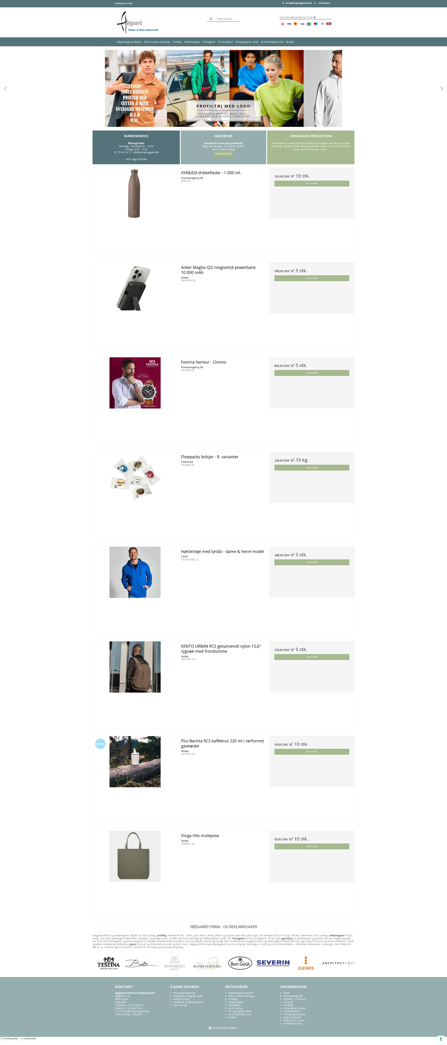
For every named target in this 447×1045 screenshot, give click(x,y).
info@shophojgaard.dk (298, 3)
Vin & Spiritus (225, 42)
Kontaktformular (292, 1023)
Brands (290, 42)
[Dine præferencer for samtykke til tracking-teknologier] (441, 1039)
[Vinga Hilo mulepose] (135, 873)
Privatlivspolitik (10, 1038)
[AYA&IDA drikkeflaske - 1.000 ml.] (135, 210)
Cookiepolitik (29, 1038)
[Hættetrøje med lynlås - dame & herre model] (135, 589)
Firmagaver (209, 42)
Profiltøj (177, 42)
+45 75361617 (324, 3)
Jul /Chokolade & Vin (272, 42)
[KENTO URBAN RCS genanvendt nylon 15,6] (135, 683)
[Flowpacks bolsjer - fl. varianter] (135, 494)
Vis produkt (311, 183)
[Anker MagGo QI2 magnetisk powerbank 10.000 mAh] (135, 305)
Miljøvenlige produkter (129, 42)
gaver (132, 944)
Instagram (232, 1027)
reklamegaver (337, 935)
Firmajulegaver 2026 (246, 42)
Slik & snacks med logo (157, 42)
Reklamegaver (192, 42)
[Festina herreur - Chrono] (135, 399)
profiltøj (161, 935)
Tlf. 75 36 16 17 (122, 152)
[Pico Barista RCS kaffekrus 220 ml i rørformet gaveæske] (135, 778)
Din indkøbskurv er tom (296, 17)
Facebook (217, 1027)
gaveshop (287, 938)
